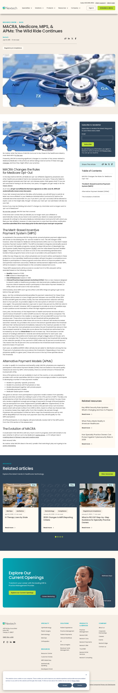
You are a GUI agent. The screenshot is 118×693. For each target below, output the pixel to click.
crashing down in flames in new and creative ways (21, 437)
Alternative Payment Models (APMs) (95, 191)
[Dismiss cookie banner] (86, 675)
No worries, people (9, 211)
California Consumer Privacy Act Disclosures (101, 685)
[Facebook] (4, 643)
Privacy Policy (76, 680)
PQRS (34, 248)
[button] (27, 8)
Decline (80, 685)
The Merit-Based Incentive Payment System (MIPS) (96, 185)
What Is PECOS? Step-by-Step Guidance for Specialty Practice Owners (96, 520)
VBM (5, 251)
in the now (18, 155)
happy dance (7, 186)
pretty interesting (9, 446)
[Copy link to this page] (65, 38)
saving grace (40, 435)
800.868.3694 (89, 3)
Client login (111, 3)
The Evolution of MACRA (91, 197)
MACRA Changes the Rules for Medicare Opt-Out (97, 177)
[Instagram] (7, 643)
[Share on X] (72, 38)
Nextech (5, 37)
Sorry (5, 295)
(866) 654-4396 (8, 637)
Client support (100, 3)
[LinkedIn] (11, 643)
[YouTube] (14, 643)
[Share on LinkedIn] (69, 38)
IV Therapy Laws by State (16, 517)
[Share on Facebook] (75, 38)
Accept (65, 685)
